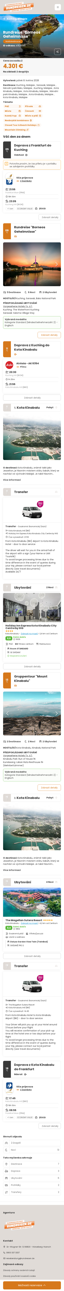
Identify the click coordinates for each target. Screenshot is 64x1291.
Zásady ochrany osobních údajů (19, 1270)
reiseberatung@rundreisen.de (20, 1258)
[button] (58, 7)
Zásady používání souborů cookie (19, 1276)
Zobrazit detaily (50, 217)
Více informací (12, 479)
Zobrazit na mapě (29, 633)
